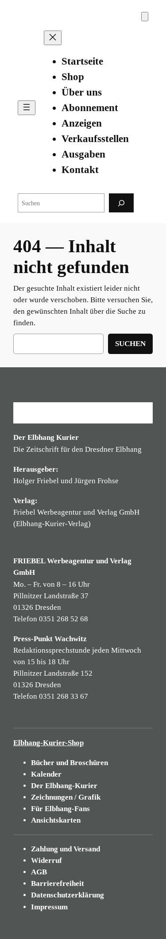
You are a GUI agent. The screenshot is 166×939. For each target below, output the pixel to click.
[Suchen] (121, 202)
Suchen (130, 343)
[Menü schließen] (53, 38)
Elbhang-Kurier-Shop (48, 743)
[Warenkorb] (144, 16)
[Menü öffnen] (26, 107)
